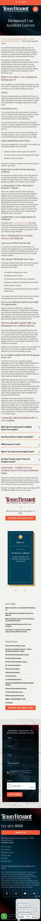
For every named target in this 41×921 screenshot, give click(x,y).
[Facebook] (7, 893)
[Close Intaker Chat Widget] (39, 896)
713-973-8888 (20, 2)
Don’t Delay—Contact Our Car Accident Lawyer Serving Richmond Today (18, 630)
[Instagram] (16, 893)
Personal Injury (6, 846)
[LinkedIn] (34, 893)
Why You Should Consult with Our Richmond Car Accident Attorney (19, 620)
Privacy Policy (13, 774)
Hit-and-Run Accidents (13, 665)
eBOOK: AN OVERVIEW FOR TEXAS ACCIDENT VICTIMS (19, 684)
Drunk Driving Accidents (13, 658)
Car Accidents (5, 849)
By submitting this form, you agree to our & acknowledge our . (20, 772)
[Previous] (16, 590)
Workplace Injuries (7, 852)
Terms (19, 772)
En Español (9, 703)
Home (3, 39)
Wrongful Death (6, 861)
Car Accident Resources (13, 679)
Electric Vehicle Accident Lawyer (16, 662)
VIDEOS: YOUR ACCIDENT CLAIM (15, 699)
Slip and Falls (5, 855)
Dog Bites (4, 858)
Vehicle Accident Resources (14, 695)
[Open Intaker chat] (19, 920)
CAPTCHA (9, 780)
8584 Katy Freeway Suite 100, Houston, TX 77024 (20, 512)
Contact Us (20, 832)
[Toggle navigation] (35, 9)
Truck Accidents (10, 676)
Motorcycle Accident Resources (16, 688)
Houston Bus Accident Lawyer (15, 646)
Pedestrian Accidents (12, 672)
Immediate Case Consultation (20, 518)
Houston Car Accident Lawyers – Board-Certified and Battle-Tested (18, 40)
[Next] (25, 590)
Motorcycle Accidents (12, 669)
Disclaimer (10, 916)
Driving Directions (7, 840)
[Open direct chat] (36, 896)
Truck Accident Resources (14, 692)
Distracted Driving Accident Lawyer (17, 655)
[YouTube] (25, 893)
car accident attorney (20, 223)
